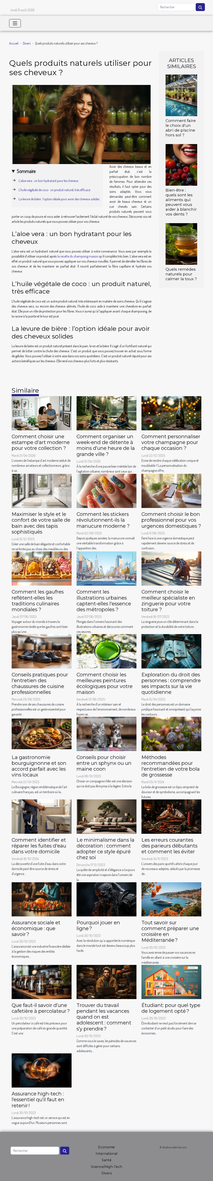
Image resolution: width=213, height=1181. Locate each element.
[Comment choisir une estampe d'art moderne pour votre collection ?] (42, 413)
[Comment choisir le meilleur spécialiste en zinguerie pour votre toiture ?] (171, 568)
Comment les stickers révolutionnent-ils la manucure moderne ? (103, 520)
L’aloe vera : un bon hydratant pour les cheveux (48, 181)
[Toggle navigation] (15, 23)
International (107, 1154)
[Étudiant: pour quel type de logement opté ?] (171, 981)
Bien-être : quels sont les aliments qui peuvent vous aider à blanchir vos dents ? (181, 202)
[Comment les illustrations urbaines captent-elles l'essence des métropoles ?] (106, 568)
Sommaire (26, 171)
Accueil (13, 43)
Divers (27, 43)
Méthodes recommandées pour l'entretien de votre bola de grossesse (170, 766)
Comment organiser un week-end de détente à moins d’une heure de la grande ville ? (106, 445)
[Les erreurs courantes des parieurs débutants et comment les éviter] (171, 816)
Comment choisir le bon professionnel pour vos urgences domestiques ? (171, 520)
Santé (106, 1160)
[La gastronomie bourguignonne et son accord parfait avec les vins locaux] (42, 733)
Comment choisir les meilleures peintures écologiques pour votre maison (105, 683)
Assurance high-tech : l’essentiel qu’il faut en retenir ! (38, 1099)
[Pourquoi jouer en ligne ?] (106, 899)
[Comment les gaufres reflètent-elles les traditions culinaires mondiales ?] (42, 568)
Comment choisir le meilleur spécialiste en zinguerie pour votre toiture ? (168, 600)
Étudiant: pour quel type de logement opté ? (170, 1008)
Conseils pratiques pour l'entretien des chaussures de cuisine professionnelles (40, 683)
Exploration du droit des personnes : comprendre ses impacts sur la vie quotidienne (171, 683)
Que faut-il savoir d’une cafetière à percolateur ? (41, 1008)
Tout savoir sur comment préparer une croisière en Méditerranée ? (170, 931)
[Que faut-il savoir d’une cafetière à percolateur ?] (42, 981)
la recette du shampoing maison (77, 256)
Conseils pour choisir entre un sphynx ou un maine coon (104, 763)
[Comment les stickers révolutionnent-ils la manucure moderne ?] (106, 490)
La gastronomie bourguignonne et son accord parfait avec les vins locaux (39, 766)
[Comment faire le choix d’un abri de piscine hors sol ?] (181, 95)
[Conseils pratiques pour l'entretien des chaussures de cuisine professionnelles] (42, 651)
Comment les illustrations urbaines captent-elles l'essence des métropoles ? (104, 600)
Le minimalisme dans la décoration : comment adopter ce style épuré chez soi (105, 848)
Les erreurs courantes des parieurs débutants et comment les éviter (169, 846)
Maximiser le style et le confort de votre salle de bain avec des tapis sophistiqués (41, 523)
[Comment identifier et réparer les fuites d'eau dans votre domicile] (42, 816)
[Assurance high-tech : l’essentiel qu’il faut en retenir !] (42, 1070)
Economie (106, 1147)
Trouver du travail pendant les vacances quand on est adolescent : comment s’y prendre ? (104, 1017)
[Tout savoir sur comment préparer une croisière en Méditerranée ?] (171, 899)
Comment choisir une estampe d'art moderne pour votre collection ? (41, 442)
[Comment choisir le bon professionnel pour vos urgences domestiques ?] (171, 490)
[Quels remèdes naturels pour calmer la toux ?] (181, 243)
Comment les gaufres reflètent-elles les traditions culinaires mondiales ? (38, 600)
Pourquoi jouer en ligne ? (98, 925)
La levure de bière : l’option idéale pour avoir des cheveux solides (59, 199)
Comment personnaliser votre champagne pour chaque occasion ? (170, 442)
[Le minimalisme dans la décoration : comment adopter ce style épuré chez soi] (106, 816)
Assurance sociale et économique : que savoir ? (36, 928)
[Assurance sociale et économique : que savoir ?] (42, 899)
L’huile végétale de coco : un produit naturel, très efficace (54, 190)
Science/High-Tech (106, 1167)
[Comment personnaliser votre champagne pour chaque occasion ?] (171, 413)
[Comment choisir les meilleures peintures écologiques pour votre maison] (106, 651)
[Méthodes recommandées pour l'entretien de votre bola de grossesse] (171, 733)
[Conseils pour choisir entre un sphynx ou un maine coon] (106, 733)
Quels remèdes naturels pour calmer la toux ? (181, 274)
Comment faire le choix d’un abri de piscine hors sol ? (181, 127)
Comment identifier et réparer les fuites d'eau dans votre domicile (39, 846)
